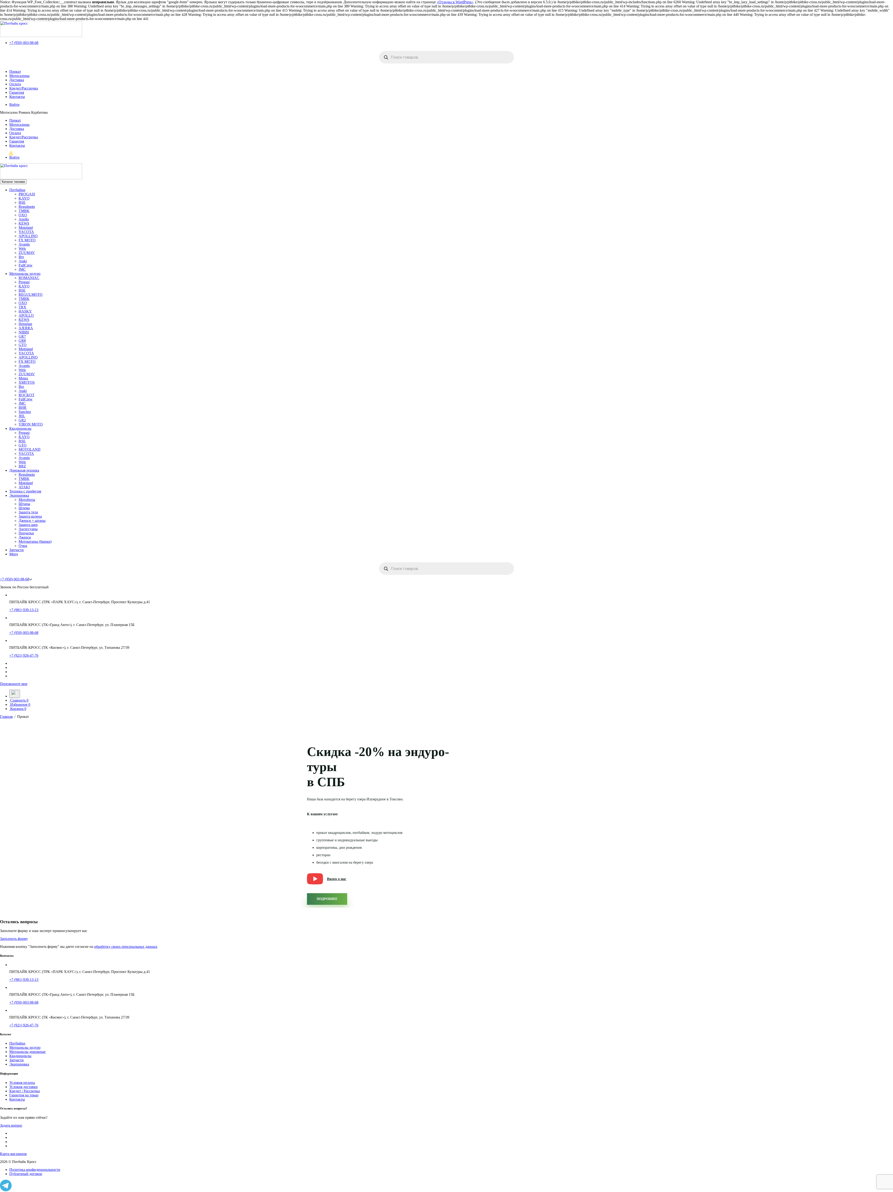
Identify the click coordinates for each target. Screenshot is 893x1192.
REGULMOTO (31, 294)
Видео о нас (336, 879)
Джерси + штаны (32, 521)
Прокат (15, 71)
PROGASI (27, 194)
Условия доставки (23, 1087)
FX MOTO (27, 240)
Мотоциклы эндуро (24, 274)
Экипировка (19, 495)
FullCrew (26, 265)
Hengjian (25, 324)
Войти (14, 105)
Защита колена (30, 516)
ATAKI (24, 487)
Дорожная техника (24, 470)
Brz (21, 257)
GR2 (22, 420)
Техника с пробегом (25, 491)
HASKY (25, 311)
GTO (23, 345)
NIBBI (24, 332)
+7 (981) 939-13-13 (23, 610)
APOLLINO (28, 236)
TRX (22, 307)
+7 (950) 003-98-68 (23, 43)
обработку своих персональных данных (125, 947)
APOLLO (26, 315)
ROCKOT (26, 395)
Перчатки (26, 533)
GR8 (22, 341)
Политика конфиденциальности (34, 1170)
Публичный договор (25, 1174)
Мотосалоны (19, 76)
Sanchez (25, 412)
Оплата (15, 84)
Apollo (24, 219)
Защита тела (28, 512)
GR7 (22, 336)
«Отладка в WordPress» (455, 2)
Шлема (24, 508)
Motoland (26, 228)
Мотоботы (27, 500)
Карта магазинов (13, 1154)
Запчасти (16, 550)
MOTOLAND (29, 449)
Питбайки (17, 190)
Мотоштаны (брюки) (35, 541)
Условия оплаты (22, 1083)
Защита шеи (28, 525)
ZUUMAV (27, 253)
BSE (22, 202)
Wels (22, 248)
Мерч (13, 554)
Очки (23, 546)
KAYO (24, 198)
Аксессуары (28, 529)
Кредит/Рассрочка (23, 88)
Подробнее (327, 899)
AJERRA (26, 328)
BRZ (22, 466)
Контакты (17, 97)
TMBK (24, 211)
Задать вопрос (11, 1125)
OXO (23, 215)
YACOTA (26, 232)
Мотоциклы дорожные (27, 1052)
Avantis (24, 244)
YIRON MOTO (31, 424)
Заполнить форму (14, 939)
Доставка (16, 80)
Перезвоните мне (13, 684)
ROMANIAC (29, 278)
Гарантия (16, 92)
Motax (23, 378)
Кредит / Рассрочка (24, 1091)
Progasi (24, 282)
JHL (22, 416)
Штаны (24, 504)
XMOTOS (27, 382)
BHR (23, 408)
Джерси (25, 537)
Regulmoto (27, 207)
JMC (22, 269)
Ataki (23, 261)
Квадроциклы (20, 428)
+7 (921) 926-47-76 (23, 655)
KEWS (24, 223)
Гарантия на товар (23, 1095)
